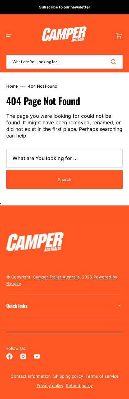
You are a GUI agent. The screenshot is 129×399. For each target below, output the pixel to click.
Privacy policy (50, 385)
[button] (9, 36)
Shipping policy (68, 376)
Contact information (31, 376)
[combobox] (64, 62)
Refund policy (79, 385)
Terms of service (102, 376)
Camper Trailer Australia (56, 276)
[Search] (114, 62)
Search (64, 179)
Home (12, 86)
